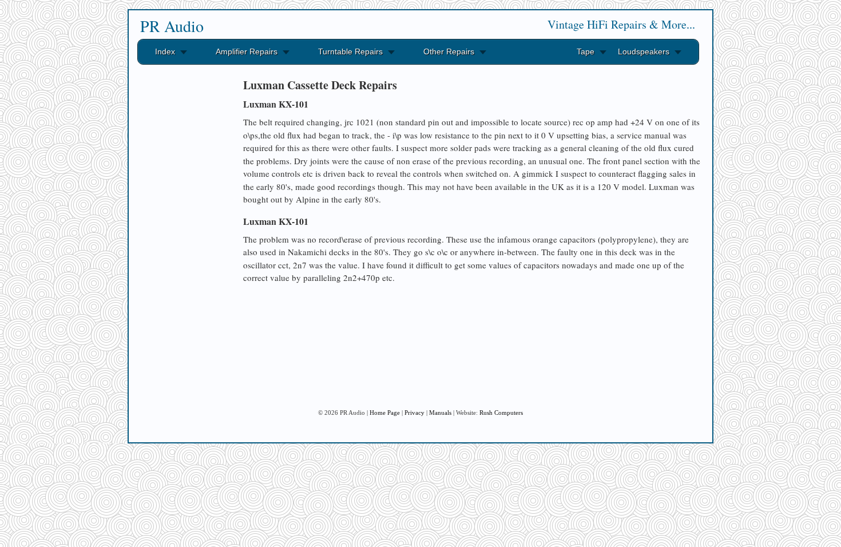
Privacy (414, 412)
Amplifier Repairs (246, 51)
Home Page (385, 412)
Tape (585, 51)
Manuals (440, 412)
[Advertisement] (180, 245)
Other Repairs (448, 51)
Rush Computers (501, 412)
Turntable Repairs (350, 51)
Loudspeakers (643, 51)
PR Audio (172, 26)
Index (165, 51)
